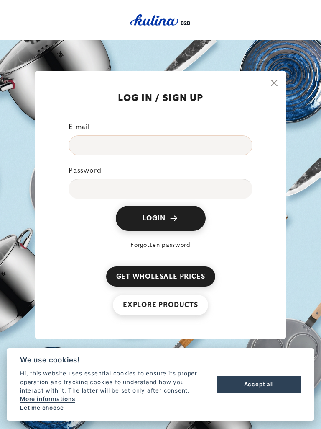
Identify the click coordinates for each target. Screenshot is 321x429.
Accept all (259, 384)
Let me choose (42, 407)
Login (154, 218)
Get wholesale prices (160, 276)
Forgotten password (160, 245)
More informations (47, 398)
